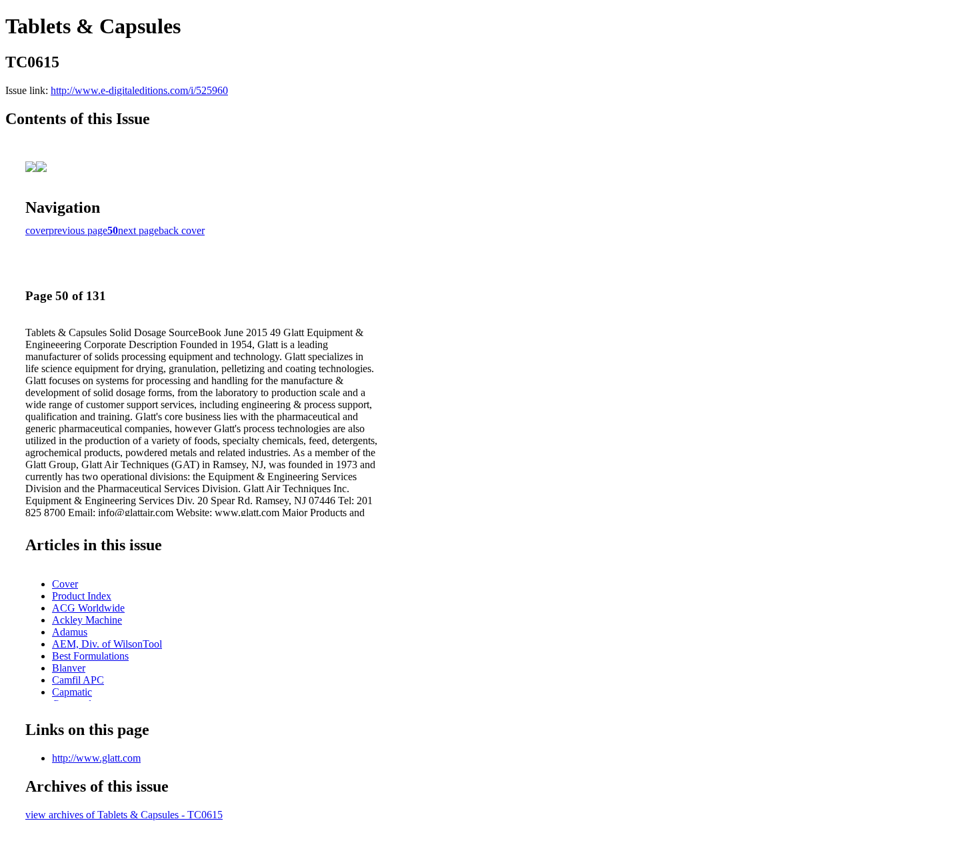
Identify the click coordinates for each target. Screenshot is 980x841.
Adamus (69, 632)
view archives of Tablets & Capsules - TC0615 (124, 814)
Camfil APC (78, 680)
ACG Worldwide (88, 608)
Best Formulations (90, 656)
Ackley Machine (87, 620)
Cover (65, 584)
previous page (78, 230)
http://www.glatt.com (96, 758)
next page (138, 230)
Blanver (68, 668)
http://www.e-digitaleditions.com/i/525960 (139, 90)
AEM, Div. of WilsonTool (107, 644)
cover (37, 230)
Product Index (81, 596)
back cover (182, 230)
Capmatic (72, 692)
